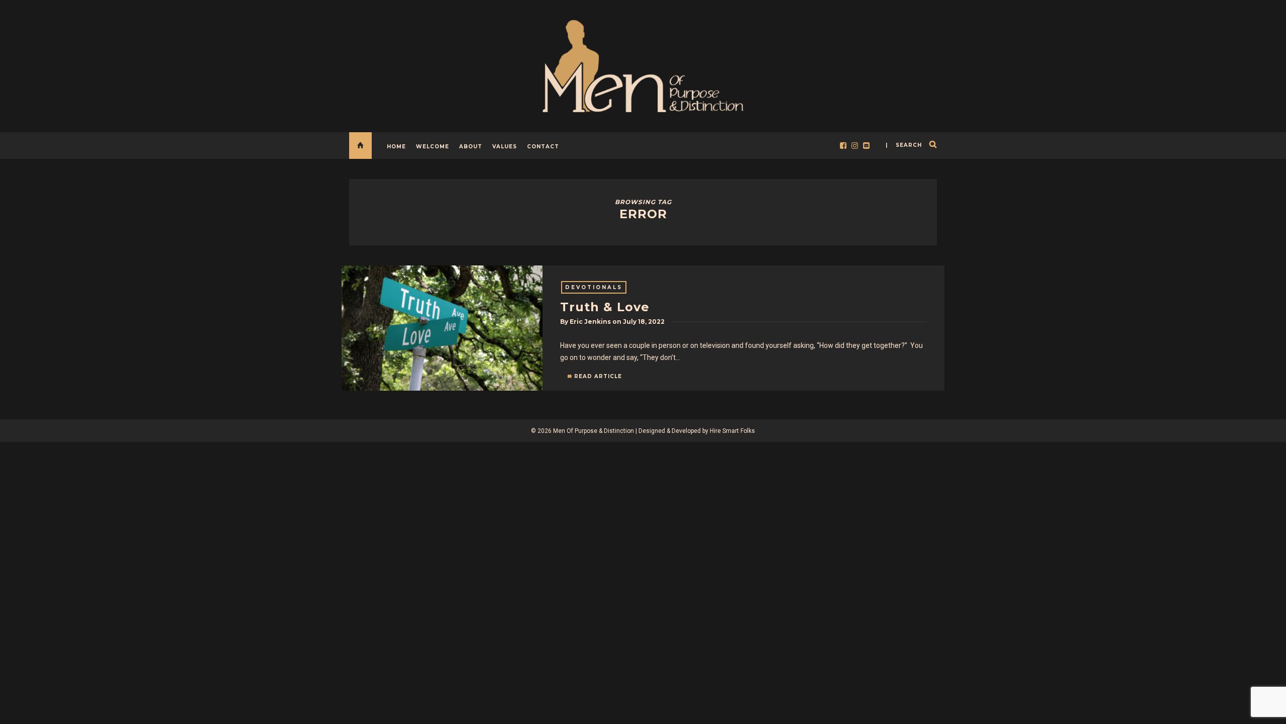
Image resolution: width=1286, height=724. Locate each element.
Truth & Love (605, 307)
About (470, 146)
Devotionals (593, 287)
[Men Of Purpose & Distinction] (643, 64)
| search (904, 145)
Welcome (432, 146)
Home (396, 146)
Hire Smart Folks (732, 430)
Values (504, 146)
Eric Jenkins (590, 321)
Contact (543, 146)
